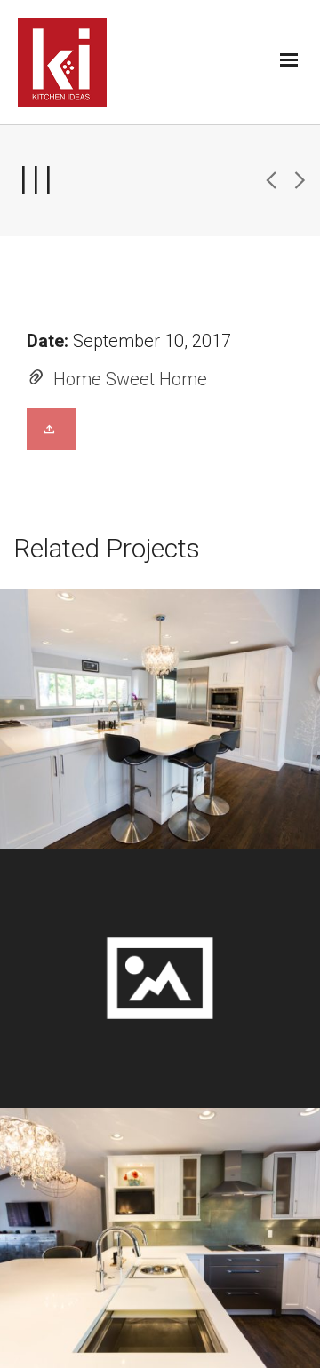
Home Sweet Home (130, 379)
